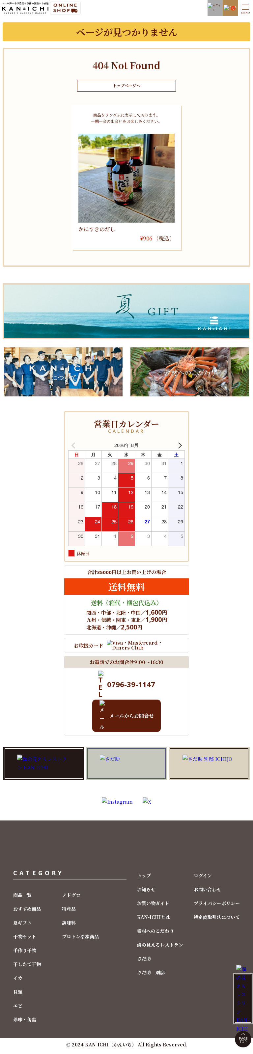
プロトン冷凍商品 (80, 936)
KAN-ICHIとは (153, 917)
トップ (144, 875)
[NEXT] (178, 445)
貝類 (17, 991)
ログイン (203, 875)
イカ (17, 978)
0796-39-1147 (131, 684)
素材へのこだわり (155, 931)
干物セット (24, 936)
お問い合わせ (207, 889)
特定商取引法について (217, 917)
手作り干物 (24, 950)
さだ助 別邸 (151, 972)
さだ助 (144, 958)
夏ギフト (22, 922)
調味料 (69, 922)
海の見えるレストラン (160, 944)
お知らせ (146, 889)
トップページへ (126, 86)
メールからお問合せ (131, 715)
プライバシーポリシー (217, 903)
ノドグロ (71, 895)
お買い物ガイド (153, 903)
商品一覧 (22, 895)
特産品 (69, 908)
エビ (17, 1005)
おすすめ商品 (27, 908)
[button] (245, 8)
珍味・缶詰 (24, 1019)
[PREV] (74, 445)
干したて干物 (27, 964)
